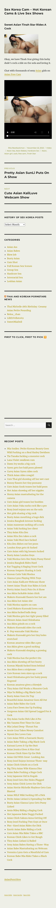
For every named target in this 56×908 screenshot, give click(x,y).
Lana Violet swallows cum (21, 460)
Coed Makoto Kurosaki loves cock (25, 608)
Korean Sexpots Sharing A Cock (24, 570)
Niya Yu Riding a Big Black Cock (24, 692)
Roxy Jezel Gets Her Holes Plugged (25, 780)
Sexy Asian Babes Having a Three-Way (28, 844)
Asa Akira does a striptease (21, 669)
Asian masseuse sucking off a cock (25, 524)
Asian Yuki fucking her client (22, 528)
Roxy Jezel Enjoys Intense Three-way (27, 760)
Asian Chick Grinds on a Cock (22, 764)
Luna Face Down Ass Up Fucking (24, 707)
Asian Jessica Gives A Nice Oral (23, 749)
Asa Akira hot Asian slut (20, 601)
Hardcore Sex (33, 151)
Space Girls (26, 895)
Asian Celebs (8, 895)
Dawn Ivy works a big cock (21, 463)
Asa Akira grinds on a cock (21, 623)
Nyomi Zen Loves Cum (19, 734)
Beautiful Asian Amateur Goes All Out (27, 700)
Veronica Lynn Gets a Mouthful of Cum (28, 852)
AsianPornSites (12, 879)
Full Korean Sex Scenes (19, 266)
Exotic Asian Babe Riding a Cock (24, 829)
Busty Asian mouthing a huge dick (25, 517)
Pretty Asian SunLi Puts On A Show (26, 589)
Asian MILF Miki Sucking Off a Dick (26, 795)
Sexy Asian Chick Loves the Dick (24, 783)
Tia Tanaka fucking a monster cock (26, 456)
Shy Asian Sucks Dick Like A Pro (24, 719)
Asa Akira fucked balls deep (21, 612)
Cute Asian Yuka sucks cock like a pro (27, 505)
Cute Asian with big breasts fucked (25, 551)
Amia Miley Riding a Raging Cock (24, 810)
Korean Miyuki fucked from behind (26, 665)
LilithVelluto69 (15, 318)
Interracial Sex (15, 277)
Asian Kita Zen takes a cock (21, 536)
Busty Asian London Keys (20, 555)
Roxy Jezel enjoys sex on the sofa (25, 509)
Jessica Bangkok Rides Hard (22, 562)
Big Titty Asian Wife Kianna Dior (24, 768)
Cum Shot (12, 262)
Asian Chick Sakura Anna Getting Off (27, 818)
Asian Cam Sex (17, 895)
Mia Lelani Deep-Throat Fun (22, 726)
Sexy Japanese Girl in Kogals (22, 776)
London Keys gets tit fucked (22, 547)
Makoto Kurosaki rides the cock (24, 627)
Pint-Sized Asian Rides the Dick (24, 825)
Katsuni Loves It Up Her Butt (22, 745)
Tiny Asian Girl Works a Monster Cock (27, 688)
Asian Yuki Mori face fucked (22, 540)
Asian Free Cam (12, 74)
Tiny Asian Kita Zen (17, 532)
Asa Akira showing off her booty (24, 661)
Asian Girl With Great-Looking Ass (25, 757)
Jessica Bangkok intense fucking (24, 521)
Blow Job (11, 254)
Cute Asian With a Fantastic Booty (25, 738)
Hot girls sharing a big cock (21, 513)
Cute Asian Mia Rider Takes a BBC (25, 833)
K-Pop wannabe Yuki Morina (22, 631)
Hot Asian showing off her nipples (25, 490)
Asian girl (8, 153)
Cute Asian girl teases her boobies (25, 502)
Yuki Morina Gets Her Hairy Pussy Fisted (28, 559)
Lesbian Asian (14, 281)
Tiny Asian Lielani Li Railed (21, 840)
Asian (38, 70)
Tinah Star (31, 153)
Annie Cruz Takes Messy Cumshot (25, 730)
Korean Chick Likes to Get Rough (25, 837)
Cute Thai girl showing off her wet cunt (28, 479)
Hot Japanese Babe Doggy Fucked (25, 814)
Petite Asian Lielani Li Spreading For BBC (29, 799)
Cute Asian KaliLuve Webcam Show (26, 581)
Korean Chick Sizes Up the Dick (24, 753)
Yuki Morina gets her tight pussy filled (27, 616)
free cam (22, 153)
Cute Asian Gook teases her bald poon (27, 486)
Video (49, 148)
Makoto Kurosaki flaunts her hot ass (26, 597)
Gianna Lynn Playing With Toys (24, 578)
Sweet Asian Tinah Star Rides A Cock (26, 585)
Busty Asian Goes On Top (20, 696)
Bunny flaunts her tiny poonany (24, 482)
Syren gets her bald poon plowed (24, 467)
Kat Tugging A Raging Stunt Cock (25, 566)
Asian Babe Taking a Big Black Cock (26, 741)
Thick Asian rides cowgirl (20, 475)
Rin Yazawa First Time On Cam (23, 722)
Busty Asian (13, 258)
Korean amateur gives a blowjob (24, 684)
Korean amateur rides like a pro (24, 642)
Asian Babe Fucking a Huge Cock (24, 772)
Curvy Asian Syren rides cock (22, 471)
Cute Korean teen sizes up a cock (24, 673)
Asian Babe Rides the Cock (21, 703)
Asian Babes (21, 151)
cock (15, 153)
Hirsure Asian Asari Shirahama (23, 620)
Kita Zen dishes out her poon (22, 543)
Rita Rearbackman (16, 148)
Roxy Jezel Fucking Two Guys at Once (27, 821)
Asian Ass (11, 151)
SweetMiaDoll (14, 321)
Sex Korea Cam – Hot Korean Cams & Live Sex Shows (27, 11)
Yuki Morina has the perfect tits (24, 658)
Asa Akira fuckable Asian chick (23, 593)
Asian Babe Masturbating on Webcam (27, 848)
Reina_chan (13, 314)
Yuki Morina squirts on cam (22, 604)
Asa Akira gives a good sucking (23, 646)
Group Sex (12, 269)
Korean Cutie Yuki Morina (21, 574)
